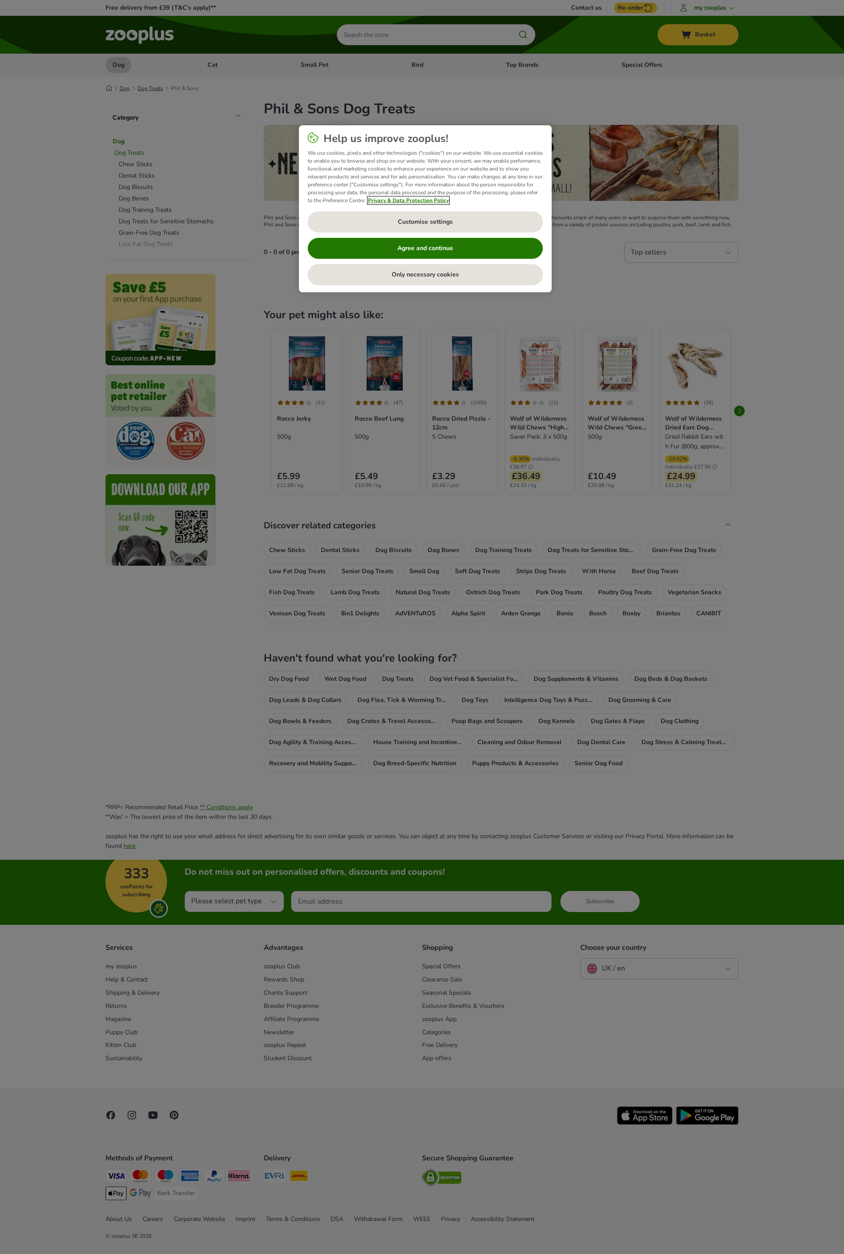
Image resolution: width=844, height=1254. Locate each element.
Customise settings (425, 222)
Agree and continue (425, 248)
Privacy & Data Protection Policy (408, 200)
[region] (425, 208)
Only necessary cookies (425, 274)
